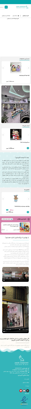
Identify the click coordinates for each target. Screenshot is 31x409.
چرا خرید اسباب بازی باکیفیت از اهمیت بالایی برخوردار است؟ (11, 225)
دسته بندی (15, 15)
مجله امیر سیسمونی (6, 15)
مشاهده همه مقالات (6, 219)
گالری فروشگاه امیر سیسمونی (13, 18)
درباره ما (27, 386)
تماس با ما (26, 379)
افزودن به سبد (28, 148)
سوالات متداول (26, 382)
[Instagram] (27, 390)
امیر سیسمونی (26, 15)
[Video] (24, 390)
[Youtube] (20, 390)
